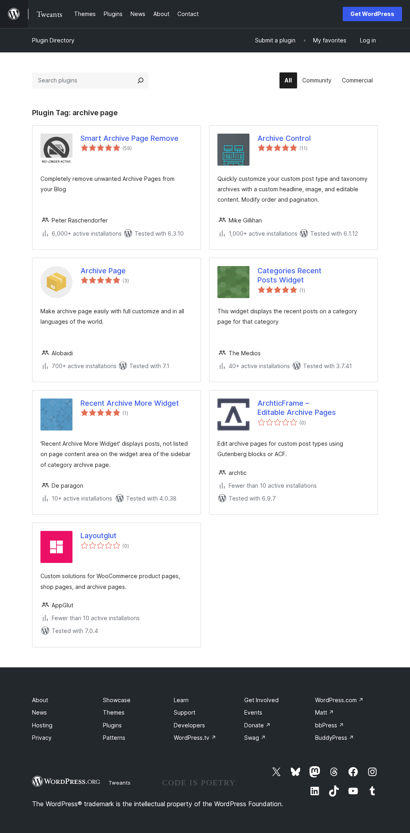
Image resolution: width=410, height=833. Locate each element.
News (39, 712)
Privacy (42, 737)
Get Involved (261, 700)
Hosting (42, 725)
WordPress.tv (195, 737)
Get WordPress (372, 13)
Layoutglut (98, 535)
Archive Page (103, 270)
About (40, 700)
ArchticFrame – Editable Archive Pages (296, 407)
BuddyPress (334, 737)
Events (253, 712)
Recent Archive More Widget (129, 403)
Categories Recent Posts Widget (289, 275)
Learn (181, 700)
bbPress (329, 725)
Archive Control (284, 138)
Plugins (112, 725)
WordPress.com (339, 700)
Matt (324, 712)
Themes (114, 712)
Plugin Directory (53, 40)
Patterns (114, 737)
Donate (257, 725)
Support (184, 712)
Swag (255, 737)
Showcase (117, 700)
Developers (189, 725)
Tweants (120, 782)
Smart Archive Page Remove (129, 138)
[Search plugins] (141, 80)
